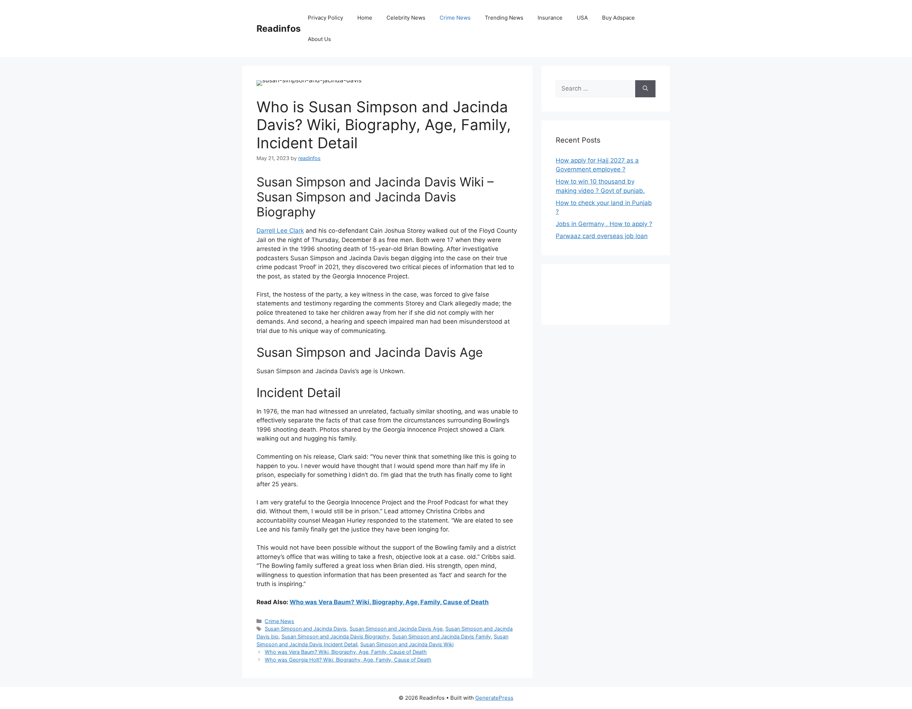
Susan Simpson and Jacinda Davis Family (441, 636)
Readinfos (278, 28)
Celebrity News (406, 17)
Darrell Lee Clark (280, 230)
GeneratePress (494, 697)
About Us (319, 39)
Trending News (504, 17)
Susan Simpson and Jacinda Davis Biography (335, 636)
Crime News (455, 17)
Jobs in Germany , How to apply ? (604, 223)
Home (364, 17)
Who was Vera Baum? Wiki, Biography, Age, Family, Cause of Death (389, 602)
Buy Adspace (618, 17)
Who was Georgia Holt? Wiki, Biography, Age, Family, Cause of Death (348, 660)
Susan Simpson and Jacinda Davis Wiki (407, 644)
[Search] (645, 88)
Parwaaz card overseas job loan (602, 236)
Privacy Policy (325, 17)
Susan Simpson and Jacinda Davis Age (395, 629)
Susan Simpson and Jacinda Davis (306, 629)
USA (582, 17)
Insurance (550, 17)
